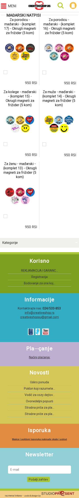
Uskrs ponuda (39, 382)
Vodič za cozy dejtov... (40, 395)
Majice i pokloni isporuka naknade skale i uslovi (39, 439)
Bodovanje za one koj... (39, 283)
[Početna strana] (39, 6)
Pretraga (60, 5)
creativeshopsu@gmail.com (39, 317)
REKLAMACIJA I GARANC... (39, 270)
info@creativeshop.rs (39, 312)
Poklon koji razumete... (39, 388)
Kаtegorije (10, 243)
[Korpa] (73, 5)
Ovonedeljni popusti (39, 401)
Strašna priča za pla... (39, 407)
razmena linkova (13, 496)
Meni (12, 6)
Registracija (39, 277)
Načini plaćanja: (39, 357)
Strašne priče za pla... (39, 414)
